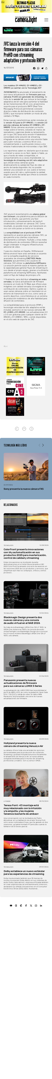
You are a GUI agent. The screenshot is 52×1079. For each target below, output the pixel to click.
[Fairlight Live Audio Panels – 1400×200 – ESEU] (26, 30)
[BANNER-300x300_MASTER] (15, 406)
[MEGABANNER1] (26, 6)
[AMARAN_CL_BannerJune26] (26, 77)
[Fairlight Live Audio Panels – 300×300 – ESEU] (36, 366)
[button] (43, 445)
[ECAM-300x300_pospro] (15, 366)
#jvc (6, 346)
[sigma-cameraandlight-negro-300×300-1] (36, 386)
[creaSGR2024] (15, 386)
